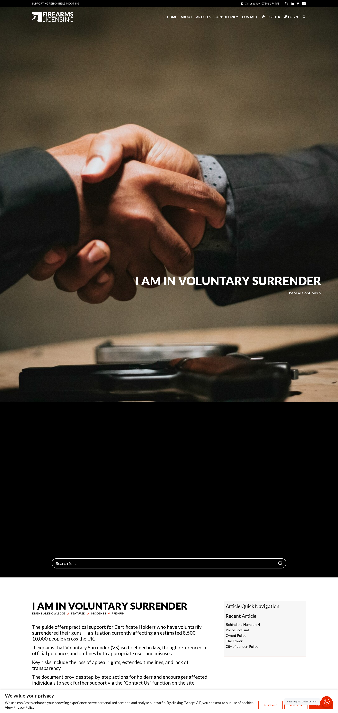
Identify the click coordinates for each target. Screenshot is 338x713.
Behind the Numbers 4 (243, 624)
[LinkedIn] (292, 3)
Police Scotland (237, 630)
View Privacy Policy (19, 707)
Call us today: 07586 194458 (261, 3)
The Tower (234, 641)
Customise (270, 705)
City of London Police (242, 646)
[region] (169, 701)
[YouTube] (304, 3)
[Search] (280, 563)
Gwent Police (236, 635)
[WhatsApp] (286, 3)
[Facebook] (298, 3)
